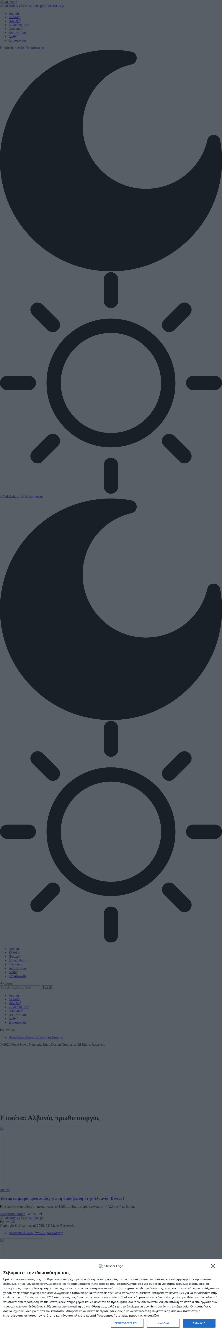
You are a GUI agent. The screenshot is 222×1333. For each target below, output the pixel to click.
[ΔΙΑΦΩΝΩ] (214, 1267)
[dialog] (111, 1296)
